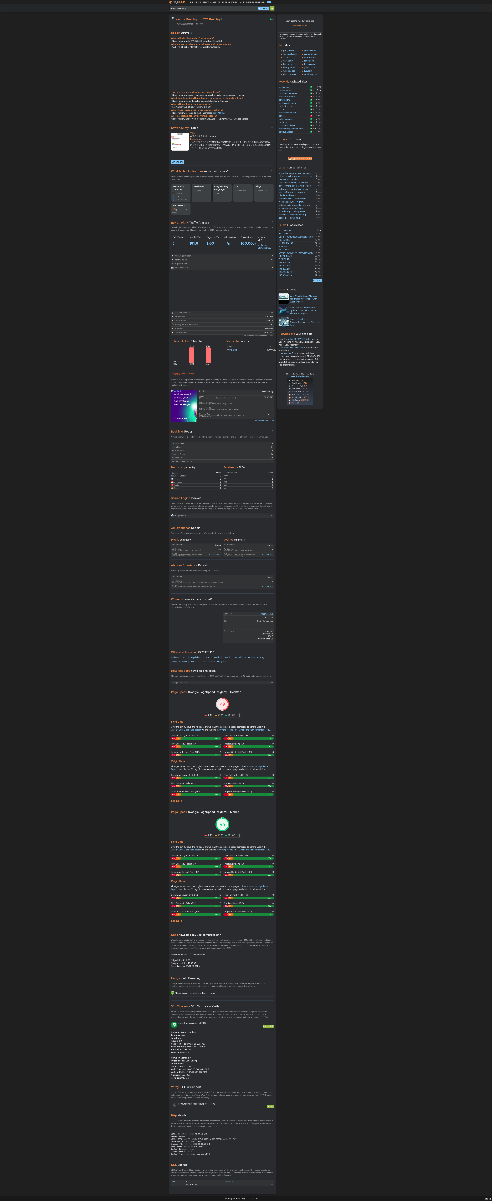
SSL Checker (195, 1006)
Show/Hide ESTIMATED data (297, 339)
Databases (198, 186)
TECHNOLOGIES (260, 2)
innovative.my (258, 657)
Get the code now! (300, 376)
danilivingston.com (287, 103)
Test (271, 1107)
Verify (186, 1087)
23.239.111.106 (219, 113)
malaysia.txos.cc (179, 657)
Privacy (250, 1198)
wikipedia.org (289, 71)
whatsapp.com (311, 74)
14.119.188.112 (285, 265)
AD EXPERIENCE (233, 2)
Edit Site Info (177, 162)
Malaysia (233, 350)
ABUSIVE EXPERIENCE (247, 2)
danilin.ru (283, 122)
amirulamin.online (179, 661)
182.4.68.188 (284, 240)
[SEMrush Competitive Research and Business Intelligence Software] (182, 374)
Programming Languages (221, 188)
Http (179, 1115)
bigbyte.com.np (286, 119)
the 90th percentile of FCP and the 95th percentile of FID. (244, 730)
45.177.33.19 (284, 249)
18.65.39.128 (284, 262)
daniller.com (284, 100)
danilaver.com (285, 90)
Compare (265, 8)
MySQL (199, 191)
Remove (287, 353)
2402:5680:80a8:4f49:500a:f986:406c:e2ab (300, 253)
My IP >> (317, 280)
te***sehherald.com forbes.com (295, 186)
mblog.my (221, 661)
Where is (192, 599)
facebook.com (290, 54)
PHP (218, 193)
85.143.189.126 (285, 233)
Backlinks (182, 431)
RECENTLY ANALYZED (210, 2)
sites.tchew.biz (213, 657)
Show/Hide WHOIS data (294, 347)
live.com (308, 71)
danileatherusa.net (287, 112)
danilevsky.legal (286, 132)
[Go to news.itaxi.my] (222, 19)
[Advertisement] (222, 70)
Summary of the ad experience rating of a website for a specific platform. (203, 533)
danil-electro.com (287, 96)
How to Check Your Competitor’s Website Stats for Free (305, 322)
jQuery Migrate (181, 199)
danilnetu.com (285, 106)
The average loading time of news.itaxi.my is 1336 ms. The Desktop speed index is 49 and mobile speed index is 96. (221, 676)
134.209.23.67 (285, 269)
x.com (286, 57)
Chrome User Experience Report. (186, 730)
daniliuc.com (284, 87)
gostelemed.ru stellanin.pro (292, 198)
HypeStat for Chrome (302, 158)
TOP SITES (197, 2)
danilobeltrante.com (288, 93)
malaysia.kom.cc (196, 657)
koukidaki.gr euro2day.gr (291, 208)
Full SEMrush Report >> (264, 420)
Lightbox (179, 193)
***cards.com (208, 661)
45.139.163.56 (285, 230)
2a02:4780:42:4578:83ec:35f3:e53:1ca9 (297, 237)
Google (186, 978)
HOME (191, 2)
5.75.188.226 (284, 259)
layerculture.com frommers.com (295, 173)
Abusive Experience (189, 565)
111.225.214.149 (286, 243)
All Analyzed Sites (232, 1198)
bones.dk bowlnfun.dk (290, 218)
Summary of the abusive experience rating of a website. (195, 570)
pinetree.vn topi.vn (288, 179)
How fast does (194, 671)
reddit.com (309, 61)
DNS (179, 1165)
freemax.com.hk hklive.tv (291, 202)
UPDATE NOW (300, 25)
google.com (288, 50)
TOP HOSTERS (222, 2)
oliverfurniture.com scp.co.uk (293, 182)
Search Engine (186, 498)
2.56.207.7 (283, 246)
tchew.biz (226, 657)
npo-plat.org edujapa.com (292, 211)
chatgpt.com (289, 67)
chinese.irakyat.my (241, 657)
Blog (243, 1198)
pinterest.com (289, 74)
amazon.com (310, 57)
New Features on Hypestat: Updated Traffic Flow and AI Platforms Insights (303, 310)
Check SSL (268, 1026)
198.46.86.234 (285, 275)
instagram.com (311, 54)
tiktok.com (288, 61)
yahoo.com (309, 67)
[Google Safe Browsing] (172, 993)
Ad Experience (185, 528)
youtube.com (310, 50)
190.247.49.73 (285, 272)
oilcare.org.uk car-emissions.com (295, 176)
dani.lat (282, 116)
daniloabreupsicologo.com (291, 128)
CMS (237, 186)
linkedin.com (309, 64)
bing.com (287, 64)
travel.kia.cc (194, 661)
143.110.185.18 (285, 256)
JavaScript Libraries (178, 188)
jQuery (178, 196)
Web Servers (179, 205)
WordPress (242, 191)
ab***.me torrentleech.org (292, 214)
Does (196, 935)
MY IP (269, 2)
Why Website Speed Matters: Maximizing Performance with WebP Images (303, 299)
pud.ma (282, 109)
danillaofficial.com (287, 125)
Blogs (258, 186)
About (257, 1198)
